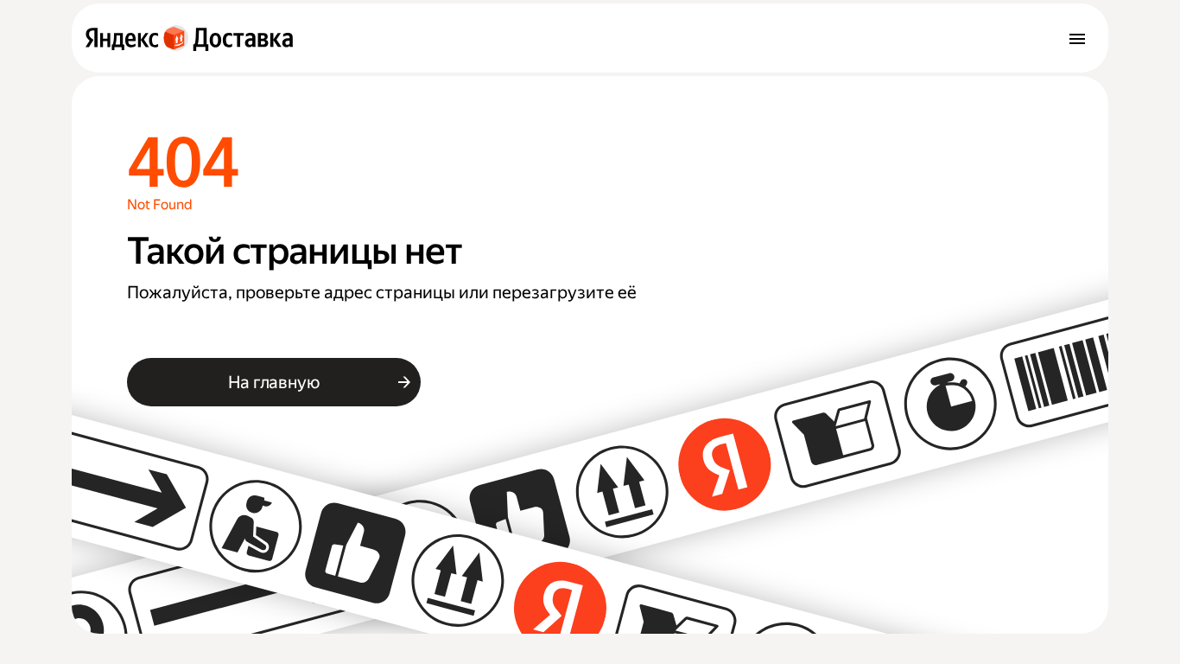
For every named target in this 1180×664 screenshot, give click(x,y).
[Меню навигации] (1077, 38)
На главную (273, 382)
